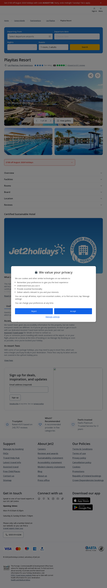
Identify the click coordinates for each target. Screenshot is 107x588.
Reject (34, 311)
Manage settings (53, 316)
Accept (73, 311)
